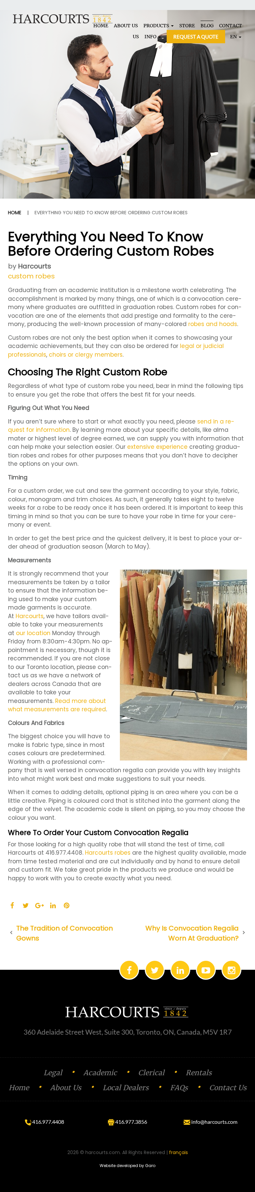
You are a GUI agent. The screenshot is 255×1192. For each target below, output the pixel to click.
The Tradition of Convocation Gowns (64, 933)
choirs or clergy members (86, 355)
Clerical (151, 1072)
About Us (65, 1087)
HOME (100, 26)
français (178, 1152)
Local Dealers (126, 1087)
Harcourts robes (107, 853)
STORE (187, 26)
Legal (52, 1072)
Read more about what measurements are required (57, 705)
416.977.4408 (47, 1121)
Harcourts (34, 266)
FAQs (179, 1087)
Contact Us (228, 1087)
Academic (100, 1072)
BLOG (207, 26)
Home (14, 212)
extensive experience (157, 447)
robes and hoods (212, 324)
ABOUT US (126, 26)
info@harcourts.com (213, 1121)
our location (33, 633)
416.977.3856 (130, 1121)
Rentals (199, 1072)
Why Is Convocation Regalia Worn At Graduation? (192, 933)
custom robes (31, 276)
